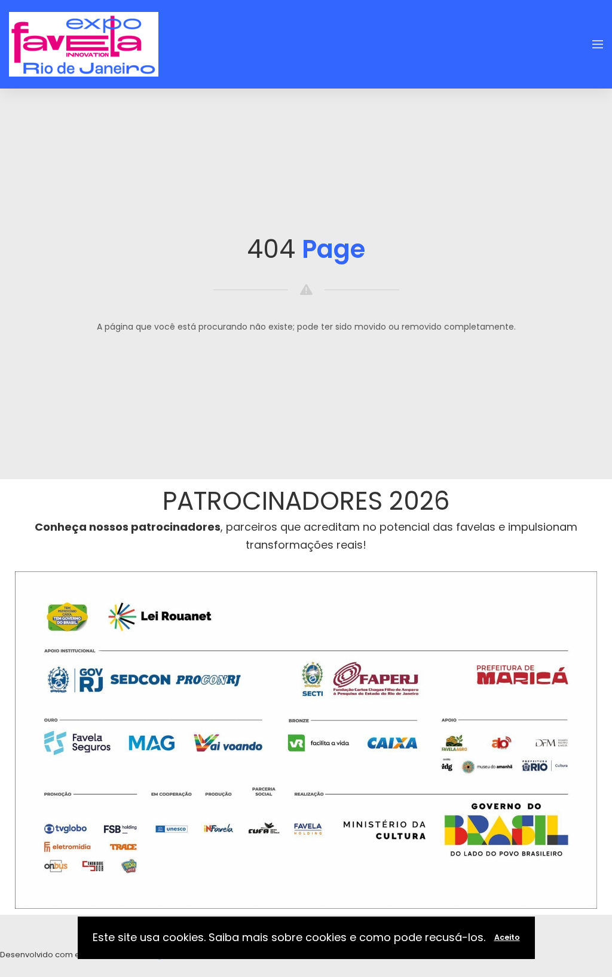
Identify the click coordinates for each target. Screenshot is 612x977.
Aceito (507, 937)
